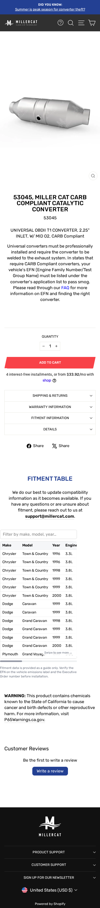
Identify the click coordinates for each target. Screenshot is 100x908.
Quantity (50, 336)
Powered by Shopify (50, 904)
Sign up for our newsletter (49, 877)
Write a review (50, 771)
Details (50, 429)
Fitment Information (50, 418)
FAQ (65, 287)
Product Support (49, 852)
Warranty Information (50, 407)
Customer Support (49, 865)
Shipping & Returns (50, 396)
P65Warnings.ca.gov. (24, 719)
